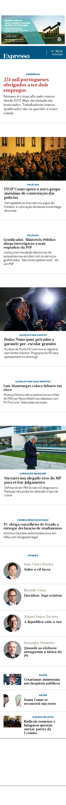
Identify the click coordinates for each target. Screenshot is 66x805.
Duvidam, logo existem (43, 595)
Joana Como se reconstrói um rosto (40, 702)
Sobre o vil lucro (37, 569)
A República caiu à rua (43, 622)
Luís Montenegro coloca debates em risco (33, 388)
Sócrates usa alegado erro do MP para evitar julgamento (32, 480)
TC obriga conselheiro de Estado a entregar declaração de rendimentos (33, 526)
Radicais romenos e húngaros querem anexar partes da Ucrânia (39, 727)
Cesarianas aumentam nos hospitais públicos (42, 681)
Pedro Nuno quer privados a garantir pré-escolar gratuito (30, 341)
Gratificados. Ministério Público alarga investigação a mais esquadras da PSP (29, 243)
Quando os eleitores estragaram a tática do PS (43, 652)
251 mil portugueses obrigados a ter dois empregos (26, 85)
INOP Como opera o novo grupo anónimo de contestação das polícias (32, 193)
